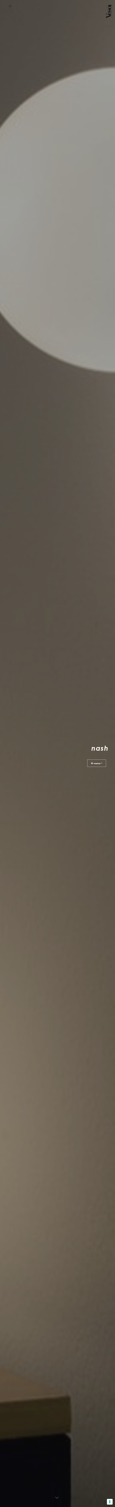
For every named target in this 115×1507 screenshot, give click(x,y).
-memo (95, 763)
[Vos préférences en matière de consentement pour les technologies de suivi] (110, 1502)
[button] (10, 6)
